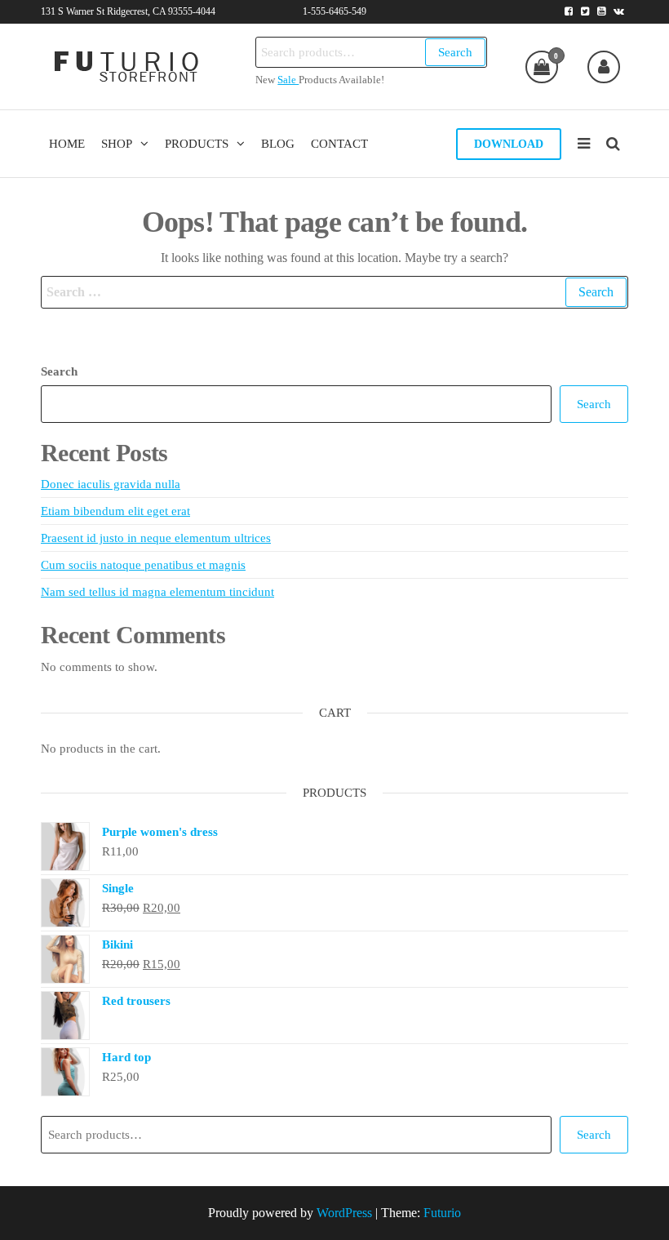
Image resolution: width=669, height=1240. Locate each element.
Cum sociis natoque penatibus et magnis (143, 564)
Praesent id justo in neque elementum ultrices (156, 537)
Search (455, 52)
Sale (288, 80)
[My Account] (603, 67)
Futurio (442, 1213)
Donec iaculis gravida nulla (110, 484)
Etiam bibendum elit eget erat (115, 511)
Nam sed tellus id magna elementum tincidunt (157, 591)
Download (508, 144)
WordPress (344, 1213)
